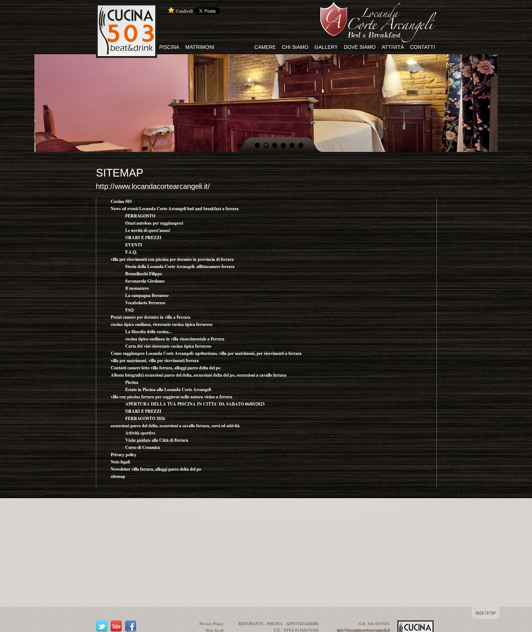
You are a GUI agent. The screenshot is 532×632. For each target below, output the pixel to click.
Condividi (184, 11)
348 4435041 (378, 623)
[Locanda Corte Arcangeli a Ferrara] (378, 5)
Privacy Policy (211, 623)
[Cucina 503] (126, 7)
